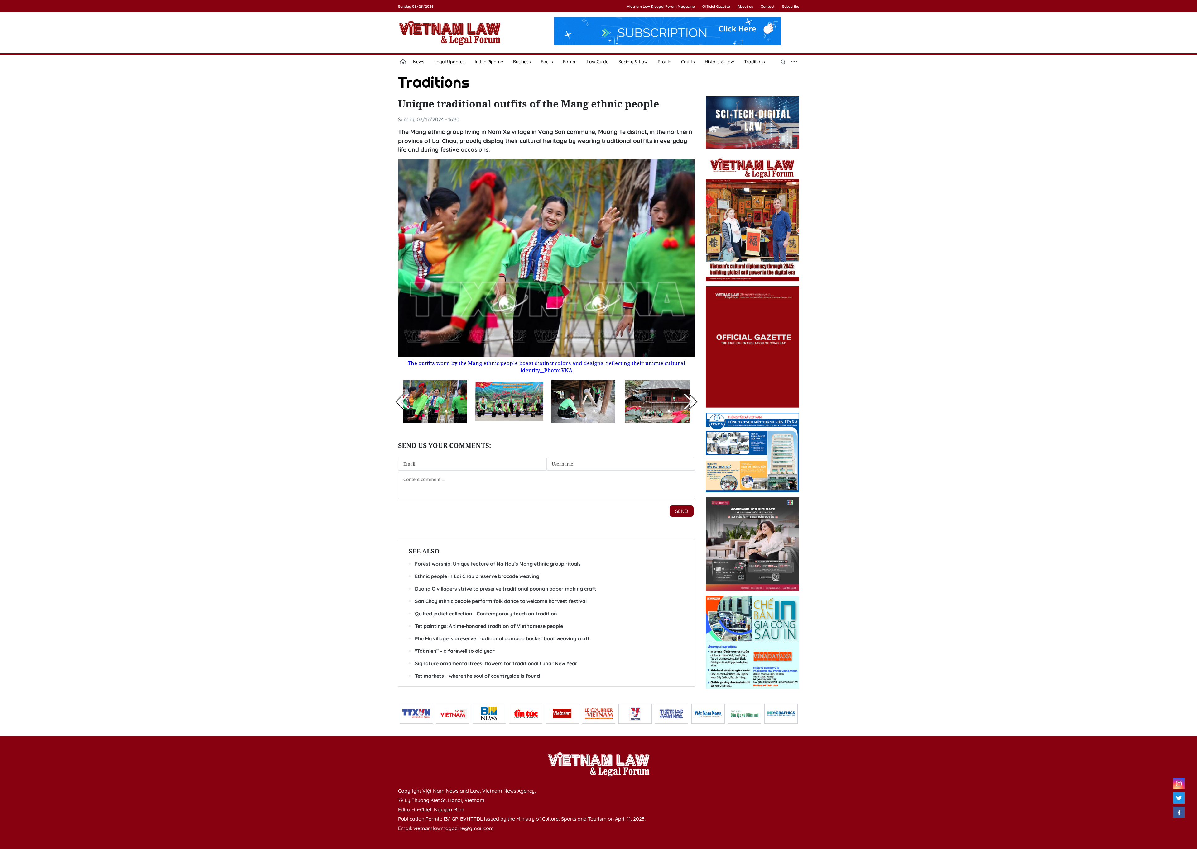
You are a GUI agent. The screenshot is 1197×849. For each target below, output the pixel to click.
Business (522, 61)
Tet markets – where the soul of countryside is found (477, 676)
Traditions (754, 61)
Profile (664, 61)
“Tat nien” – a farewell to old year (455, 651)
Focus (547, 61)
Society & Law (633, 61)
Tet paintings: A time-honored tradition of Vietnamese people (489, 626)
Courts (688, 61)
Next (691, 401)
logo (449, 32)
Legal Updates (449, 61)
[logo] (598, 764)
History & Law (719, 61)
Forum (570, 61)
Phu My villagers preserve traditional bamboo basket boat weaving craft (502, 638)
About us (745, 6)
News (418, 61)
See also (424, 551)
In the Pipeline (489, 61)
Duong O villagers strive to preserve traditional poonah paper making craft (505, 589)
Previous (402, 401)
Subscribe (790, 6)
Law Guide (597, 61)
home (403, 61)
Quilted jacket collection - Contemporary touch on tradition (486, 613)
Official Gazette (716, 6)
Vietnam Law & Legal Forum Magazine (661, 6)
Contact (768, 6)
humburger (794, 61)
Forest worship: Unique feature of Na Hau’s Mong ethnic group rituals (498, 564)
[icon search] (783, 61)
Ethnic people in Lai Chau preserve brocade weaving (477, 576)
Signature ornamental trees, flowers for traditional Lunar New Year (496, 663)
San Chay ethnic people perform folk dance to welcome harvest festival (501, 601)
